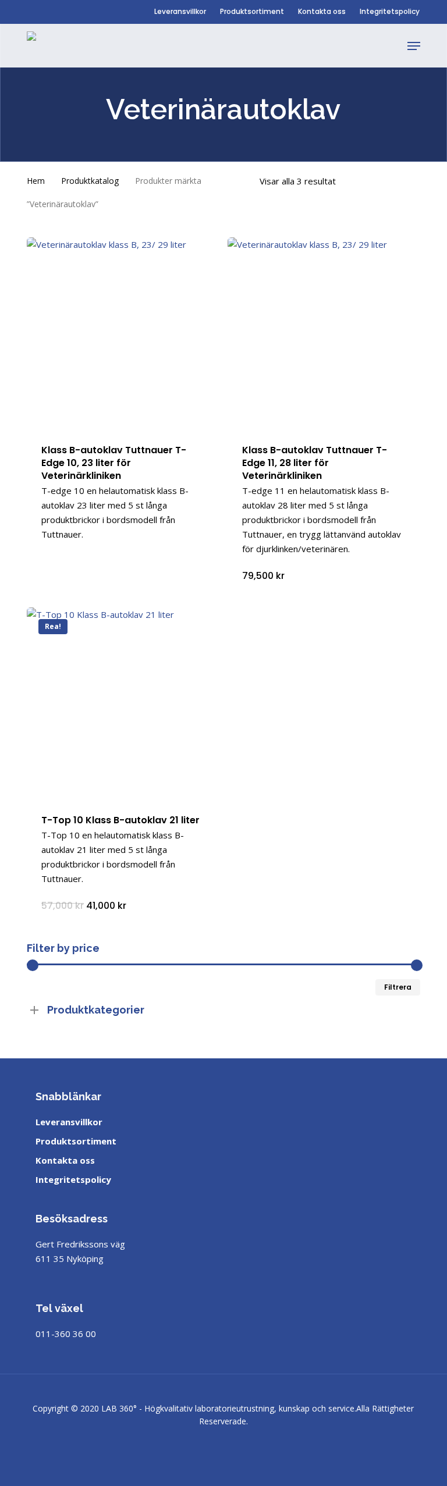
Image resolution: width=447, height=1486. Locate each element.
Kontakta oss (65, 1160)
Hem (36, 180)
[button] (413, 46)
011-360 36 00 (66, 1333)
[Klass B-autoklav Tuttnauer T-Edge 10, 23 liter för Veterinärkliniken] (123, 333)
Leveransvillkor (69, 1122)
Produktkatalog (90, 180)
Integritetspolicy (73, 1179)
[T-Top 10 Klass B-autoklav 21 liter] (123, 703)
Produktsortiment (76, 1141)
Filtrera (397, 987)
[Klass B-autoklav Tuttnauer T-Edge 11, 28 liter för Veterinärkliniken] (324, 333)
